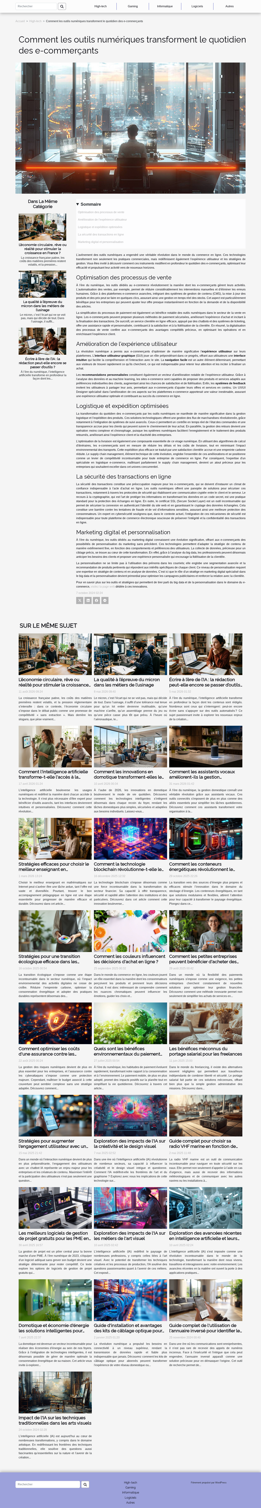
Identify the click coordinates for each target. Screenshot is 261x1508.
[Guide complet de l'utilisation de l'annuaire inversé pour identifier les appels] (205, 1299)
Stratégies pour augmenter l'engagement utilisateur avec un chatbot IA (52, 1146)
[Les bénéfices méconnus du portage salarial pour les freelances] (205, 1023)
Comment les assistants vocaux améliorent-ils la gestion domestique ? (202, 777)
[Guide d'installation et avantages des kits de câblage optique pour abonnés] (130, 1299)
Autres (229, 6)
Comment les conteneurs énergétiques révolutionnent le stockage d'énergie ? (201, 869)
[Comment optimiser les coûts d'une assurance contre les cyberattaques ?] (55, 1023)
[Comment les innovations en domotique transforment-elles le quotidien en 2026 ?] (130, 746)
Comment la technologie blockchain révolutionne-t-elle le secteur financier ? (128, 869)
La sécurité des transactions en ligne (101, 234)
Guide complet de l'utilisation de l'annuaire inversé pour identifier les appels (205, 1331)
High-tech (100, 6)
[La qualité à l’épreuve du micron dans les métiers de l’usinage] (42, 284)
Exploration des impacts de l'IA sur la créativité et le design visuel (129, 1143)
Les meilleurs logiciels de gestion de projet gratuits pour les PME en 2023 (54, 1238)
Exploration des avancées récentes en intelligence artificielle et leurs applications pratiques (205, 1238)
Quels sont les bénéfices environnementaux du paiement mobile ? (127, 1054)
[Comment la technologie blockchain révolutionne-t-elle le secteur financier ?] (130, 838)
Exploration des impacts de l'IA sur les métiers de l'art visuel (129, 1235)
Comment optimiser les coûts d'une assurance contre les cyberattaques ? (49, 1054)
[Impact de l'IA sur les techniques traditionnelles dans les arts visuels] (55, 1392)
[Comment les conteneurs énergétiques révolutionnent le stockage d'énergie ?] (205, 838)
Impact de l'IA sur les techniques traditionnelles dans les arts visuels (55, 1420)
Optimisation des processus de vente (101, 212)
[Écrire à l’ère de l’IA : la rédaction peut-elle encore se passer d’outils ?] (42, 341)
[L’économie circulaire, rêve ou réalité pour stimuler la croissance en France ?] (42, 227)
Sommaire (91, 204)
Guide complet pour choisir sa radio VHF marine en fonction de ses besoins (202, 1146)
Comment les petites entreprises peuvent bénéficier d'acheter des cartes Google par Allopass (203, 962)
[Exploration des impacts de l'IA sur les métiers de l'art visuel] (130, 1207)
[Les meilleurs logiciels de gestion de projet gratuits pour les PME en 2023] (55, 1207)
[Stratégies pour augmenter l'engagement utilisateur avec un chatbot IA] (55, 1115)
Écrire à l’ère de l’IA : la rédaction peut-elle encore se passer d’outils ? (42, 363)
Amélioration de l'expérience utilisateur (102, 219)
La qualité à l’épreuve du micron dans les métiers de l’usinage (42, 306)
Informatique (165, 6)
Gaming (133, 6)
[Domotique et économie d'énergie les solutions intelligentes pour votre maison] (55, 1299)
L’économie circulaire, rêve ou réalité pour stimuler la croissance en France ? (43, 249)
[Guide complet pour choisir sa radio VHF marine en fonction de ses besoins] (205, 1115)
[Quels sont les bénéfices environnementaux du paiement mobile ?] (130, 1023)
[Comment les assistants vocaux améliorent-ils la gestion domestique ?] (205, 746)
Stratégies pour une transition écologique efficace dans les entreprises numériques (49, 962)
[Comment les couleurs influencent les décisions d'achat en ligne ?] (130, 930)
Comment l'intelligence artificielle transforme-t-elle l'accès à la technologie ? (53, 777)
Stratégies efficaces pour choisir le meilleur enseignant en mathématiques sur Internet (54, 869)
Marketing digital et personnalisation (100, 241)
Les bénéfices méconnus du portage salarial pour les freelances (205, 1051)
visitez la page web (103, 586)
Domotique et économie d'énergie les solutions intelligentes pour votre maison (54, 1331)
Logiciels (197, 6)
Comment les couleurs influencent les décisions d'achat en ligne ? (129, 959)
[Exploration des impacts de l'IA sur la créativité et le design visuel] (130, 1115)
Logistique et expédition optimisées (100, 227)
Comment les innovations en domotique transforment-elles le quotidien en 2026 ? (128, 777)
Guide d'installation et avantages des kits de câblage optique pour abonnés (128, 1331)
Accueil (20, 21)
